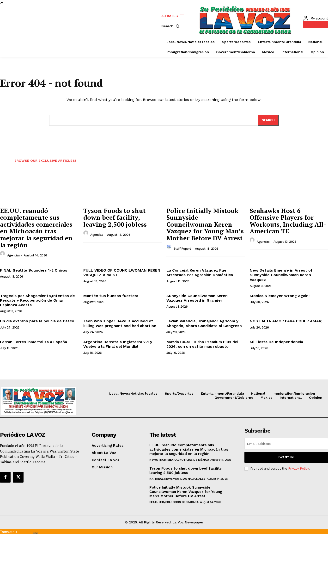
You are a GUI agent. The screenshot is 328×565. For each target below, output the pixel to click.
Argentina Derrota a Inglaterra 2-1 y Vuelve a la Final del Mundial (117, 344)
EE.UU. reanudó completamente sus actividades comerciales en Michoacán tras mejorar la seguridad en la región (36, 227)
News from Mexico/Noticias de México (179, 459)
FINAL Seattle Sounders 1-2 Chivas (33, 270)
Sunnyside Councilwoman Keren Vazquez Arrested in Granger (197, 298)
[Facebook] (5, 477)
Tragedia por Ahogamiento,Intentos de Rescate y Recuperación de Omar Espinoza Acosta (37, 300)
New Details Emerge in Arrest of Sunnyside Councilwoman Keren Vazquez (281, 275)
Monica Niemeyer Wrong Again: (280, 295)
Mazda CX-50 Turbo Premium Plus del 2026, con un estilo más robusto (202, 344)
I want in (286, 457)
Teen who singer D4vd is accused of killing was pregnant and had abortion (119, 323)
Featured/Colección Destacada (173, 502)
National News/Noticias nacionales (177, 478)
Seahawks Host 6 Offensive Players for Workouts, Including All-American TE (288, 220)
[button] (171, 26)
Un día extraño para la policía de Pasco (37, 321)
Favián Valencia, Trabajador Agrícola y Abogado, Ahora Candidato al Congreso (204, 323)
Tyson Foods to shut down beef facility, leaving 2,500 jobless (115, 217)
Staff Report (182, 248)
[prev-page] (4, 157)
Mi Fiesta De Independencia (276, 342)
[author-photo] (3, 255)
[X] (18, 477)
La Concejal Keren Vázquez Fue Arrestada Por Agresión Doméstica (199, 272)
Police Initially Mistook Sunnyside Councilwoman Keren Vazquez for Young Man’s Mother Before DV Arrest (205, 224)
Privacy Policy (298, 468)
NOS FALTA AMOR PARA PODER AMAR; (286, 321)
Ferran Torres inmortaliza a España (33, 342)
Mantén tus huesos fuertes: (110, 295)
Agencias (13, 255)
